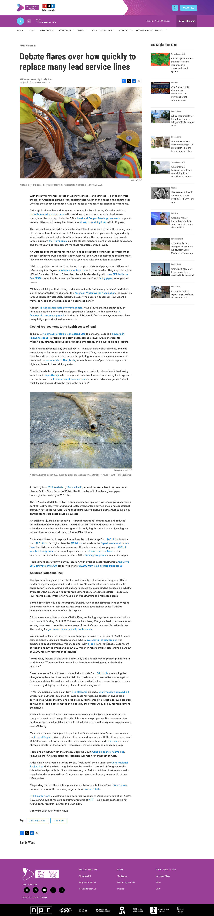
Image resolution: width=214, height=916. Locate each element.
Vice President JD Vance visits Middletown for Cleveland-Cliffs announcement (180, 93)
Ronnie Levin (74, 487)
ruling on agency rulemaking (108, 751)
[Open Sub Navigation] (25, 30)
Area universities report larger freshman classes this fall (182, 294)
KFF (91, 800)
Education (175, 287)
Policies (120, 889)
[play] (20, 21)
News (20, 30)
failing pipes (105, 278)
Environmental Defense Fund (69, 379)
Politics (174, 83)
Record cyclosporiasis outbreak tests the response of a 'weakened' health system (182, 65)
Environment (177, 239)
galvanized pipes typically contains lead (70, 629)
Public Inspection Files (166, 869)
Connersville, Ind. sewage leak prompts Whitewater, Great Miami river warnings (182, 248)
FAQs (158, 882)
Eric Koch (102, 673)
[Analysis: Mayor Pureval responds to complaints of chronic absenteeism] (160, 218)
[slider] (33, 21)
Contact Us (122, 876)
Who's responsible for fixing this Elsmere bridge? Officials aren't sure (182, 120)
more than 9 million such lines (47, 214)
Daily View (58, 821)
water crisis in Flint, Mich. (60, 360)
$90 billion (41, 543)
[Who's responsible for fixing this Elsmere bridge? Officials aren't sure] (160, 116)
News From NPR (28, 45)
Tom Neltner (120, 785)
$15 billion (76, 543)
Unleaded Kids (91, 789)
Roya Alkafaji (51, 375)
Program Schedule (87, 882)
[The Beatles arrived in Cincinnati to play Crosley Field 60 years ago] (160, 193)
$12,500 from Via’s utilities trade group (100, 565)
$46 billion (113, 539)
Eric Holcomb (79, 692)
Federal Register (43, 737)
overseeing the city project (101, 640)
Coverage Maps (163, 876)
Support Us (126, 30)
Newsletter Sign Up (87, 889)
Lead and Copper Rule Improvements (98, 218)
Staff (158, 889)
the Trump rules (58, 241)
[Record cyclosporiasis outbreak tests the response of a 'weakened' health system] (160, 59)
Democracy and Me (126, 882)
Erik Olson (112, 741)
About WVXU (85, 876)
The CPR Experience (88, 869)
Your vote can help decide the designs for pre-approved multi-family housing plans (182, 146)
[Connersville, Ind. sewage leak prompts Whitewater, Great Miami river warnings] (160, 244)
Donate (189, 7)
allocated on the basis (100, 551)
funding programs (95, 555)
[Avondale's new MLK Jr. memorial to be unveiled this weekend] (160, 269)
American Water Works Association (95, 293)
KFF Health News (40, 796)
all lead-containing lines (93, 222)
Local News (176, 111)
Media (174, 188)
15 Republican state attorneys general (61, 307)
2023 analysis (55, 487)
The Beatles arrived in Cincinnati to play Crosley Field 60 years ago (182, 197)
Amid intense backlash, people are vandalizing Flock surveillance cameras (182, 171)
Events (120, 869)
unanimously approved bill (114, 692)
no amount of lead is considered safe (64, 333)
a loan (91, 643)
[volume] (29, 21)
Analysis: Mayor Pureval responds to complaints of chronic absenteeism (182, 222)
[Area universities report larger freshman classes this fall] (160, 292)
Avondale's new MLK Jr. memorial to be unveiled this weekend (182, 272)
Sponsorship (144, 30)
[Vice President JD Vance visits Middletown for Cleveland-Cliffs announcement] (160, 88)
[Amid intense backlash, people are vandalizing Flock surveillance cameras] (160, 167)
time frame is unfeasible (71, 270)
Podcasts (65, 30)
